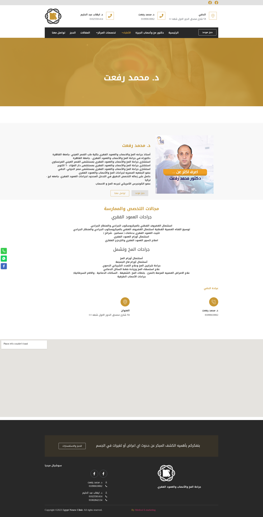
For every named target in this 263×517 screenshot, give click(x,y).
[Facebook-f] (103, 473)
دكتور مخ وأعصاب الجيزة (149, 32)
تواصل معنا (58, 32)
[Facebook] (210, 2)
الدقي (202, 14)
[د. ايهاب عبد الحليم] (110, 16)
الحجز (73, 32)
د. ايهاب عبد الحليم (92, 14)
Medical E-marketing (145, 510)
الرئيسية (173, 32)
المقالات (85, 32)
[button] (125, 32)
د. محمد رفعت (146, 14)
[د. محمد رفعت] (161, 16)
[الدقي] (213, 16)
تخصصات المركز (107, 32)
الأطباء (127, 32)
